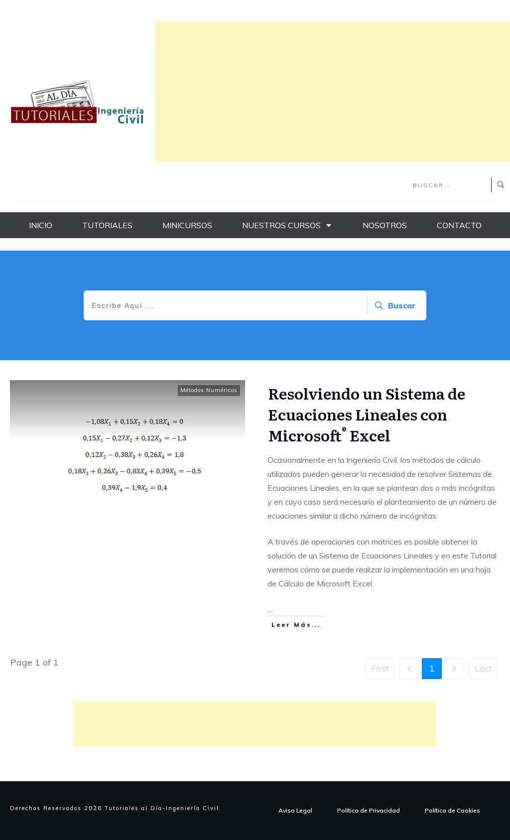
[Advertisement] (332, 91)
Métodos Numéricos (209, 390)
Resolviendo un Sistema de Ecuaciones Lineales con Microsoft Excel (366, 414)
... (269, 609)
